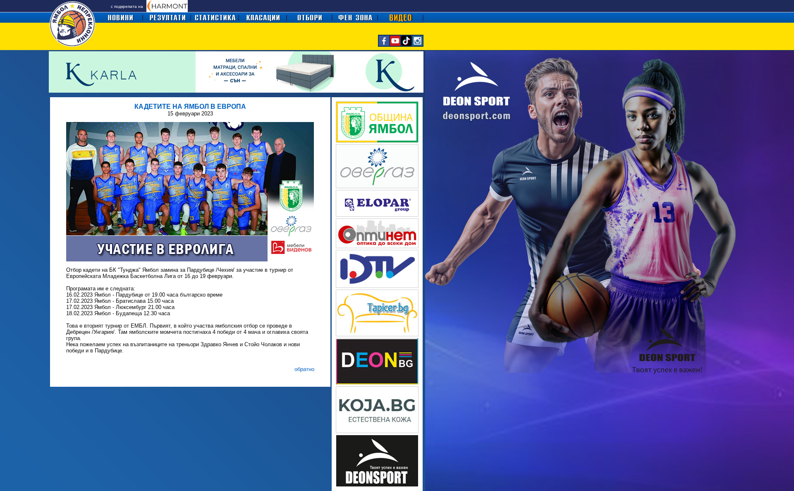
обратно (304, 369)
